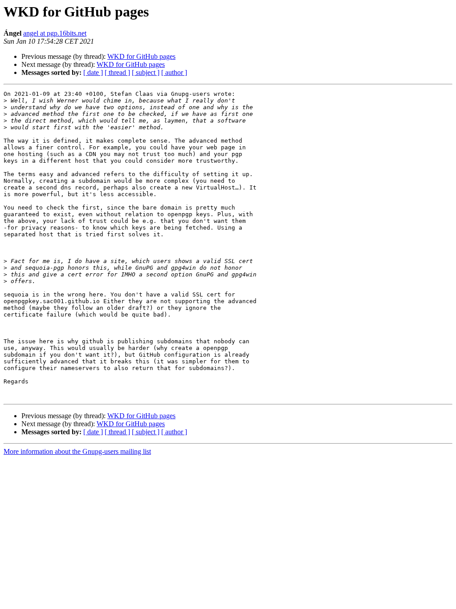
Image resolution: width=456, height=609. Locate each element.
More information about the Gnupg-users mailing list (77, 451)
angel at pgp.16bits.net (54, 33)
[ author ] (174, 72)
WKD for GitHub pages (141, 56)
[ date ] (93, 72)
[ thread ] (117, 72)
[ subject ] (145, 72)
